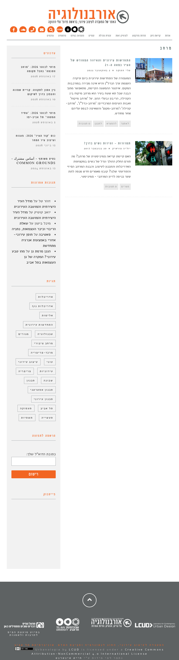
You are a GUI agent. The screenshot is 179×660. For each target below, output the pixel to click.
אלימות (47, 315)
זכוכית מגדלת (105, 36)
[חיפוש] (51, 28)
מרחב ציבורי (43, 343)
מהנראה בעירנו (77, 36)
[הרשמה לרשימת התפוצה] (41, 28)
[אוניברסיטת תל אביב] (74, 31)
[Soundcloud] (23, 28)
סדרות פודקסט (139, 36)
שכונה (48, 380)
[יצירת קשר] (32, 28)
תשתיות (27, 417)
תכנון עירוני (43, 399)
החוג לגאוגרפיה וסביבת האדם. (85, 645)
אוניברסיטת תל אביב (34, 645)
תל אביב (47, 408)
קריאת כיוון (155, 36)
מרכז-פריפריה (42, 352)
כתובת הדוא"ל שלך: (41, 454)
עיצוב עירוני (28, 362)
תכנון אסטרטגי (41, 390)
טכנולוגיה (45, 334)
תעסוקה (26, 408)
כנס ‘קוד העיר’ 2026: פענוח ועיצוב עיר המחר (36, 138)
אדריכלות (45, 297)
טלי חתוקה (123, 70)
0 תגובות (84, 123)
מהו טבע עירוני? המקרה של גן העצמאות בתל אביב (34, 257)
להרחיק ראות (122, 36)
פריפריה (24, 371)
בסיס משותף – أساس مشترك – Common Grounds (33, 161)
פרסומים (62, 36)
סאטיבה (45, 234)
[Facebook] (13, 28)
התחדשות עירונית (39, 325)
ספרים (91, 36)
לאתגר (125, 123)
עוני (50, 362)
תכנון (31, 380)
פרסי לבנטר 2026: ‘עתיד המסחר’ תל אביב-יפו (38, 115)
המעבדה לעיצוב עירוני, (140, 645)
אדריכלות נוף (42, 306)
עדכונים (50, 36)
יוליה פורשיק (121, 148)
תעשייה (47, 417)
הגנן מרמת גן (41, 251)
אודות (167, 36)
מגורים (23, 334)
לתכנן (98, 123)
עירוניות (46, 371)
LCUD (74, 649)
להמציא (112, 123)
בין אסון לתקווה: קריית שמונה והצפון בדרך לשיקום (34, 92)
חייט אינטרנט (69, 658)
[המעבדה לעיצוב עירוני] (60, 31)
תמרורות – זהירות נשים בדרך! (107, 143)
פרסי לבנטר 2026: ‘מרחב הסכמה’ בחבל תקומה (38, 69)
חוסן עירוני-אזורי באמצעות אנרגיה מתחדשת (35, 240)
